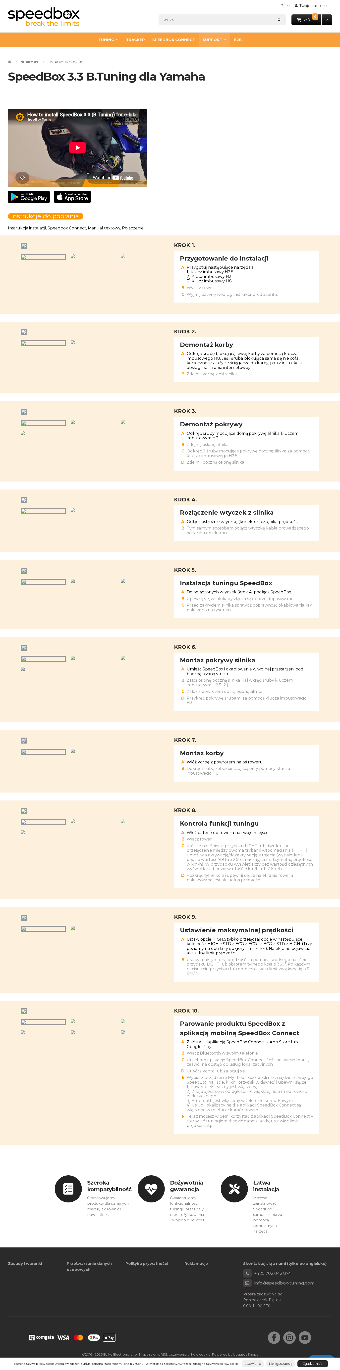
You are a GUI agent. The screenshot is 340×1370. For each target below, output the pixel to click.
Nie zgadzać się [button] (280, 1364)
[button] (326, 19)
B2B (238, 39)
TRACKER (135, 39)
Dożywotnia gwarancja (186, 1186)
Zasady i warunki (25, 1263)
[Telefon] (247, 1273)
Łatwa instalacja (266, 1186)
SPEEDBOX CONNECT (173, 39)
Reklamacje (196, 1263)
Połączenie (133, 228)
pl (286, 7)
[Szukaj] (279, 19)
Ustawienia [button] (252, 1364)
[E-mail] (247, 1283)
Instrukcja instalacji (27, 228)
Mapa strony (149, 1354)
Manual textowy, (104, 228)
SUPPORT (212, 39)
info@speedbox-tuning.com (284, 1283)
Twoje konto (311, 5)
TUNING (106, 39)
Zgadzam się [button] (312, 1364)
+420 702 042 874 (272, 1273)
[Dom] (44, 16)
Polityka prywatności (146, 1263)
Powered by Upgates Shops (235, 1354)
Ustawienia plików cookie (190, 1354)
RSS (164, 1354)
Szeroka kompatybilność (109, 1186)
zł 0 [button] (313, 19)
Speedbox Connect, (67, 228)
